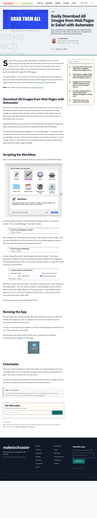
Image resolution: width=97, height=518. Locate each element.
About (56, 450)
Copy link (58, 49)
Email (65, 49)
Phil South (64, 38)
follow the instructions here (33, 87)
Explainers (49, 3)
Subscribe (84, 3)
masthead (32, 427)
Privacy (91, 477)
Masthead (57, 453)
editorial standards (20, 427)
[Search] (91, 3)
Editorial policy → (40, 395)
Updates (58, 3)
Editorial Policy (59, 457)
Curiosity (66, 3)
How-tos (40, 3)
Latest (74, 3)
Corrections (57, 460)
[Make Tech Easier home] (18, 3)
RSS (83, 468)
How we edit (76, 43)
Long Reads (39, 463)
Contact (56, 463)
